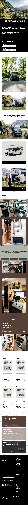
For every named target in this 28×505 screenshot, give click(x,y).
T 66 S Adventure (6, 90)
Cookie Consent (17, 487)
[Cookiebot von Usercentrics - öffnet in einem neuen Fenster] (24, 245)
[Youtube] (20, 475)
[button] (4, 57)
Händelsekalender (6, 484)
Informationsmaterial (7, 485)
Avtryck (16, 485)
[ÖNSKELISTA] (5, 1)
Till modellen (6, 450)
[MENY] (2, 1)
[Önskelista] (11, 380)
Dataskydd (17, 486)
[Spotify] (23, 474)
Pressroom (17, 484)
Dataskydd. (12, 480)
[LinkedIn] (21, 474)
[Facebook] (18, 474)
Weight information (18, 488)
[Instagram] (16, 474)
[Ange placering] (8, 438)
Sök (15, 438)
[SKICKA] (12, 478)
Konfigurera (6, 425)
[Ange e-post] (6, 478)
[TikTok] (24, 474)
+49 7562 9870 (18, 465)
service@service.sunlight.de (20, 464)
